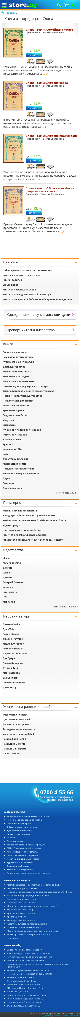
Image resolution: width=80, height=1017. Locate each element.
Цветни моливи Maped (16, 719)
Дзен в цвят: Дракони (17, 991)
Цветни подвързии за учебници (22, 530)
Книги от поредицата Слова (19, 289)
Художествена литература (18, 361)
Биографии (9, 425)
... (44, 73)
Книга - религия (12, 280)
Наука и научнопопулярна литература (25, 386)
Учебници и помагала (16, 371)
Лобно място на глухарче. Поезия (24, 984)
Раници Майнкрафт (14, 748)
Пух (5, 596)
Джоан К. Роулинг (13, 638)
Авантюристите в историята (21, 920)
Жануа (6, 558)
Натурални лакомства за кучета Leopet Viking (29, 956)
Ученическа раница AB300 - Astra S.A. (25, 998)
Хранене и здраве (13, 410)
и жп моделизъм (22, 851)
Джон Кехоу (9, 687)
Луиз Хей (8, 629)
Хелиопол (8, 587)
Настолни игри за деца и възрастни (24, 819)
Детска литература (14, 366)
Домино (7, 567)
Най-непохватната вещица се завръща (26, 995)
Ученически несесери (15, 714)
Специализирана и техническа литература (28, 391)
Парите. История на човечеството (24, 927)
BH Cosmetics (10, 284)
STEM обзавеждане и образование (24, 848)
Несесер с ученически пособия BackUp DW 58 (29, 973)
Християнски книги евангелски (21, 275)
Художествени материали (19, 830)
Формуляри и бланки (15, 459)
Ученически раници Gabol (18, 734)
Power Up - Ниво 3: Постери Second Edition (28, 934)
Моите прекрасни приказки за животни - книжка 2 (32, 906)
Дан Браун (9, 658)
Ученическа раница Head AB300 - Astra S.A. (28, 970)
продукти (18, 834)
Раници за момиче (14, 743)
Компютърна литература (18, 357)
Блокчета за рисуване (16, 724)
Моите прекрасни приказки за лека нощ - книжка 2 (32, 930)
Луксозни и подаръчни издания (22, 429)
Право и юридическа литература (22, 395)
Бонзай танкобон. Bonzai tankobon (24, 949)
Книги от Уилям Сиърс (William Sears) (25, 535)
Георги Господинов (14, 682)
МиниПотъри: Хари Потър (20, 909)
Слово (6, 572)
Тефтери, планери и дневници (21, 473)
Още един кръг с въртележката (22, 902)
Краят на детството (16, 916)
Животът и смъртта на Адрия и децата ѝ (27, 923)
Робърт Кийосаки (13, 648)
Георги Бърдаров (13, 663)
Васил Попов (10, 677)
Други (6, 478)
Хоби (6, 454)
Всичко (22, 855)
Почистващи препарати (19, 823)
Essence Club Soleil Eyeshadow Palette (25, 960)
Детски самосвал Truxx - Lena (21, 980)
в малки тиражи (23, 858)
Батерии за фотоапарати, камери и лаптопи (29, 873)
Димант (7, 577)
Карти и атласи (12, 439)
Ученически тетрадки (16, 376)
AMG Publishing (12, 563)
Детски (15, 841)
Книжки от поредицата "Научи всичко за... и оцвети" (34, 539)
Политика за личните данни (66, 1015)
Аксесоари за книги (14, 463)
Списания (8, 483)
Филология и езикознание (18, 381)
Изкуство (8, 420)
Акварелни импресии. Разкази (22, 888)
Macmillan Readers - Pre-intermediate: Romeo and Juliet (34, 884)
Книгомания (10, 592)
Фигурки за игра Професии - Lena (24, 1002)
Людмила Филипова (15, 653)
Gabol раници (11, 753)
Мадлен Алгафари (13, 643)
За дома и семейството (16, 415)
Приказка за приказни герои (21, 899)
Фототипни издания (15, 434)
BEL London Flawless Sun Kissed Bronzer (27, 988)
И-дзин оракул (11, 525)
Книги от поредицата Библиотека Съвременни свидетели (37, 299)
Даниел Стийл (11, 624)
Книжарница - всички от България (28, 816)
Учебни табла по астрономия (20, 510)
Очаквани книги (13, 488)
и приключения (20, 862)
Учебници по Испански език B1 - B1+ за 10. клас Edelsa (34, 520)
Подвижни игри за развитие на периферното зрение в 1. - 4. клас (39, 891)
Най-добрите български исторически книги (29, 515)
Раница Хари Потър (14, 739)
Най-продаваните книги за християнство (27, 270)
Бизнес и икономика (15, 352)
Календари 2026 (12, 449)
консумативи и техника (22, 826)
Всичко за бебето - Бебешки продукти (26, 844)
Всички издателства (65, 606)
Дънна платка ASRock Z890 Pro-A (23, 1005)
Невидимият (13, 938)
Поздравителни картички (18, 468)
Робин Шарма (11, 634)
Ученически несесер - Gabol (21, 977)
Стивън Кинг (10, 668)
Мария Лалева (11, 672)
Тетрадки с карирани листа (19, 729)
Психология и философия (18, 400)
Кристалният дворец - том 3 (21, 913)
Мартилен (9, 601)
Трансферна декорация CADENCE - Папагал (28, 953)
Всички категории (66, 492)
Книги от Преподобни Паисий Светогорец (27, 294)
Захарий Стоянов (13, 582)
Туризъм (8, 444)
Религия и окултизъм (16, 405)
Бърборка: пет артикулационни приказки (28, 895)
